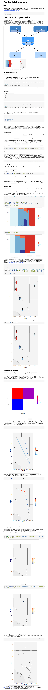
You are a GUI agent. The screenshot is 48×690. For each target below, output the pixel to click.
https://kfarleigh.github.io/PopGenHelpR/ (12, 10)
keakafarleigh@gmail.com (9, 687)
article (41, 138)
